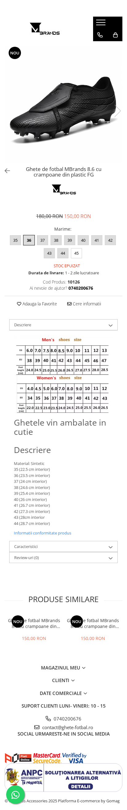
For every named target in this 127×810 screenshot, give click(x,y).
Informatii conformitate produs (42, 533)
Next (117, 111)
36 (29, 240)
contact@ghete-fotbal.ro (67, 727)
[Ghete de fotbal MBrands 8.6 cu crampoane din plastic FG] (63, 104)
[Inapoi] (4, 171)
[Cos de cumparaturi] (115, 35)
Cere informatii (86, 304)
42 (110, 240)
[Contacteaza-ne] (100, 35)
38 (56, 240)
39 (70, 240)
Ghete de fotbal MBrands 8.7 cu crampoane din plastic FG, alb (93, 623)
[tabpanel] (63, 104)
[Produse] (101, 24)
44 (63, 253)
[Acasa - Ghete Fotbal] (44, 29)
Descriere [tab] (22, 325)
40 (83, 240)
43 (49, 253)
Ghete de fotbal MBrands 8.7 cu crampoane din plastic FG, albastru (34, 623)
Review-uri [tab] (26, 557)
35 (15, 240)
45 (76, 253)
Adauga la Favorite (39, 304)
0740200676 (66, 719)
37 (42, 240)
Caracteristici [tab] (26, 546)
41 (97, 240)
